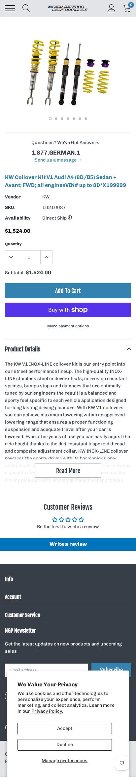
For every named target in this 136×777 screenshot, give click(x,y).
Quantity (13, 244)
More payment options (68, 326)
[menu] (10, 8)
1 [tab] (50, 118)
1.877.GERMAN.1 (55, 152)
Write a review (68, 544)
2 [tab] (56, 118)
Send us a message (56, 160)
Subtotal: (15, 273)
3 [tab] (62, 118)
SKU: (10, 207)
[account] (112, 8)
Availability (18, 218)
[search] (26, 8)
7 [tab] (86, 118)
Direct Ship (55, 218)
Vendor (13, 197)
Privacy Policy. (47, 711)
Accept (64, 728)
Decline (64, 744)
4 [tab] (68, 118)
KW (46, 197)
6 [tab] (80, 118)
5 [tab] (74, 118)
